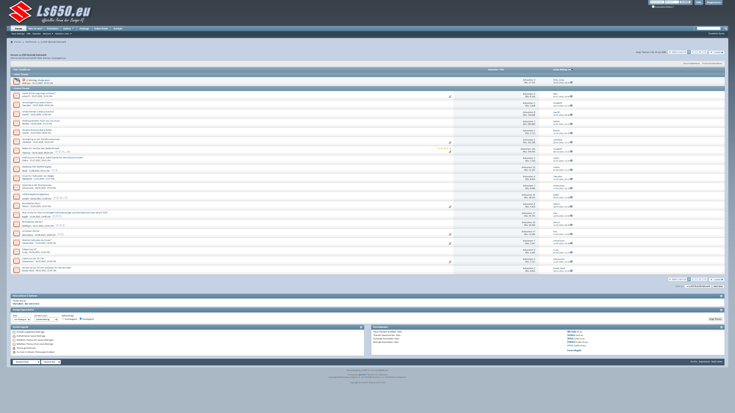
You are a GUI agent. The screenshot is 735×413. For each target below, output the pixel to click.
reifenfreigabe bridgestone (35, 194)
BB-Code (571, 332)
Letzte (718, 52)
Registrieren (714, 2)
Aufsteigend (70, 319)
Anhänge (84, 28)
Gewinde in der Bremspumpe (36, 185)
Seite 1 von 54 (679, 52)
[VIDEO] (571, 342)
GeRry (25, 160)
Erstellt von (25, 70)
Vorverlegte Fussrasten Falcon (37, 102)
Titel (15, 70)
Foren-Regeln (574, 350)
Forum (18, 28)
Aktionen (47, 34)
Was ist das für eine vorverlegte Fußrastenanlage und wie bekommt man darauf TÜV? (65, 212)
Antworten (493, 70)
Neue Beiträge (18, 34)
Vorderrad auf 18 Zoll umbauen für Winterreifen (46, 268)
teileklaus (26, 226)
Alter (15, 316)
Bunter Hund (28, 271)
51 (704, 52)
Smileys (571, 335)
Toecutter (26, 105)
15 (68, 152)
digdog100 (27, 179)
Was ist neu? (35, 28)
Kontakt (118, 28)
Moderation (44, 80)
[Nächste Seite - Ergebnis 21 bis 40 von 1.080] (711, 52)
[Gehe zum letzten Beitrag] (571, 83)
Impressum (704, 361)
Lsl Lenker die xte (30, 231)
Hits (502, 70)
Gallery (67, 28)
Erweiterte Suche (716, 33)
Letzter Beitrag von (562, 70)
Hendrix (25, 124)
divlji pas (26, 83)
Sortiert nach (40, 316)
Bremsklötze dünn (31, 203)
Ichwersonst (27, 188)
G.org (24, 252)
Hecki (24, 171)
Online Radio (101, 28)
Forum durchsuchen (711, 64)
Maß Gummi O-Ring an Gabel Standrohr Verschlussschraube (52, 157)
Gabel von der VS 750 (33, 258)
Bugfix (25, 217)
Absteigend (88, 319)
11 (700, 52)
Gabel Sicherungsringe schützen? (39, 93)
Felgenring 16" (29, 249)
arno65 (25, 199)
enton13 (26, 96)
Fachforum (31, 42)
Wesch (25, 206)
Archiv (694, 361)
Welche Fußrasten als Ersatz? (36, 240)
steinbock (26, 142)
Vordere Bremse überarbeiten (37, 130)
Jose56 (25, 115)
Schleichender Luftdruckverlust (38, 112)
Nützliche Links (62, 34)
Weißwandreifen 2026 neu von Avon (41, 121)
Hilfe (698, 2)
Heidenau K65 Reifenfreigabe (36, 167)
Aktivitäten (53, 28)
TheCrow (26, 153)
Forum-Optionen (691, 64)
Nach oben (718, 286)
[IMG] (570, 338)
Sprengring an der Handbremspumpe (41, 139)
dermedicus (27, 235)
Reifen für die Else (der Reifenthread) (40, 148)
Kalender (37, 34)
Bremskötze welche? (32, 222)
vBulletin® (362, 375)
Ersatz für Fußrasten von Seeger (38, 176)
